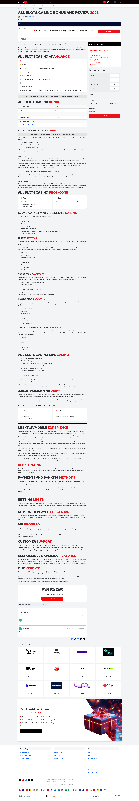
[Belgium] (30, 790)
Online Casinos (28, 8)
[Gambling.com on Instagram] (29, 783)
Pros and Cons (93, 48)
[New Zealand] (83, 790)
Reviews (34, 8)
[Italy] (73, 790)
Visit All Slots (104, 115)
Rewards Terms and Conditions (94, 772)
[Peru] (90, 790)
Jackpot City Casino (24, 761)
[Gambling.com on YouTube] (23, 783)
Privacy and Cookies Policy (67, 784)
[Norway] (87, 790)
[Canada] (41, 790)
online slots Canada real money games (47, 241)
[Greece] (55, 790)
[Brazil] (37, 790)
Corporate (90, 764)
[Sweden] (101, 790)
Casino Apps (57, 755)
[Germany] (51, 790)
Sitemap (90, 769)
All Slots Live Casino (95, 53)
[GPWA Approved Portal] (117, 796)
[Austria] (27, 790)
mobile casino (23, 453)
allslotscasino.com (93, 111)
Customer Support (95, 62)
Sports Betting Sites (58, 758)
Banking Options (94, 60)
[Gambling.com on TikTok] (32, 783)
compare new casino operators (52, 581)
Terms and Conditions (53, 784)
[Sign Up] (104, 2)
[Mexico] (76, 790)
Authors (90, 755)
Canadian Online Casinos (59, 752)
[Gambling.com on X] (20, 783)
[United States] (105, 790)
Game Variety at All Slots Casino (99, 50)
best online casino (76, 43)
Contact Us (90, 761)
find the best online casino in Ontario (51, 577)
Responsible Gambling (93, 767)
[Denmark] (48, 790)
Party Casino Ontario (25, 764)
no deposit (26, 150)
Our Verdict (93, 64)
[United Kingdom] (20, 790)
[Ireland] (69, 790)
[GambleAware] (52, 796)
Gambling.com (21, 8)
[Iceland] (59, 790)
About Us (90, 752)
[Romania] (94, 790)
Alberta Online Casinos (25, 752)
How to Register (94, 55)
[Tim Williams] (19, 17)
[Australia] (23, 790)
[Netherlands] (80, 790)
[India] (66, 790)
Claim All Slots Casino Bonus (28, 125)
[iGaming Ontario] (24, 796)
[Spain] (98, 790)
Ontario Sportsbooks (24, 758)
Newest (82, 615)
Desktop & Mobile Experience (98, 57)
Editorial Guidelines (92, 758)
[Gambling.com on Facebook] (26, 783)
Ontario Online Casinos (25, 755)
